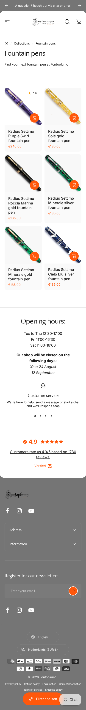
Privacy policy (13, 684)
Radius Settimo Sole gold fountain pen (61, 136)
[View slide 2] (40, 416)
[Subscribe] (73, 591)
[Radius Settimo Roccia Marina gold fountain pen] (23, 173)
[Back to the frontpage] (6, 43)
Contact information (70, 684)
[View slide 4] (51, 416)
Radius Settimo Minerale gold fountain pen (21, 274)
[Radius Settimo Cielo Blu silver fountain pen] (63, 245)
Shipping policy (54, 689)
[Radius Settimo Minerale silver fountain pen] (63, 173)
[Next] (80, 5)
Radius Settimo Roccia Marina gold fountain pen (21, 205)
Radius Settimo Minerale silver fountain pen (61, 203)
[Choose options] (34, 118)
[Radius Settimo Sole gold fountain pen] (63, 106)
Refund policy (32, 684)
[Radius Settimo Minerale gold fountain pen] (23, 245)
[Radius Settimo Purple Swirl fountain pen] (23, 106)
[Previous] (6, 5)
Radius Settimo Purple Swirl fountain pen (21, 136)
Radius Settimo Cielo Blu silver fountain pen (61, 274)
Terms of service (33, 689)
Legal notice (49, 684)
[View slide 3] (46, 416)
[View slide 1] (35, 416)
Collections (22, 43)
